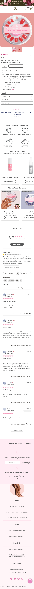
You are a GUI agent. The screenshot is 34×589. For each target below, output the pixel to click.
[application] (30, 581)
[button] (17, 556)
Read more (25, 339)
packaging (11, 280)
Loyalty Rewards (12, 517)
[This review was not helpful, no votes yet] (29, 314)
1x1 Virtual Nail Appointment (17, 572)
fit (21, 280)
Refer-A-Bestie (17, 447)
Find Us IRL (23, 517)
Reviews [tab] (14, 228)
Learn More (17, 479)
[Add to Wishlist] (31, 55)
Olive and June (9, 586)
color (5, 280)
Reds (12, 89)
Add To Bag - (10, 181)
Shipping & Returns (19, 530)
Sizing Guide (6, 96)
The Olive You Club (11, 512)
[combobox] (24, 288)
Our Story (13, 506)
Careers (21, 506)
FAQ (10, 530)
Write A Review (17, 244)
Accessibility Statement (17, 536)
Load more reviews (17, 430)
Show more (6, 284)
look (17, 280)
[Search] (25, 8)
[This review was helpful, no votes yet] (26, 314)
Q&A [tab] (20, 228)
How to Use (5, 99)
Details (4, 93)
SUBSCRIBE (25, 462)
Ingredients (5, 103)
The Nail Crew (24, 512)
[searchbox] (9, 273)
